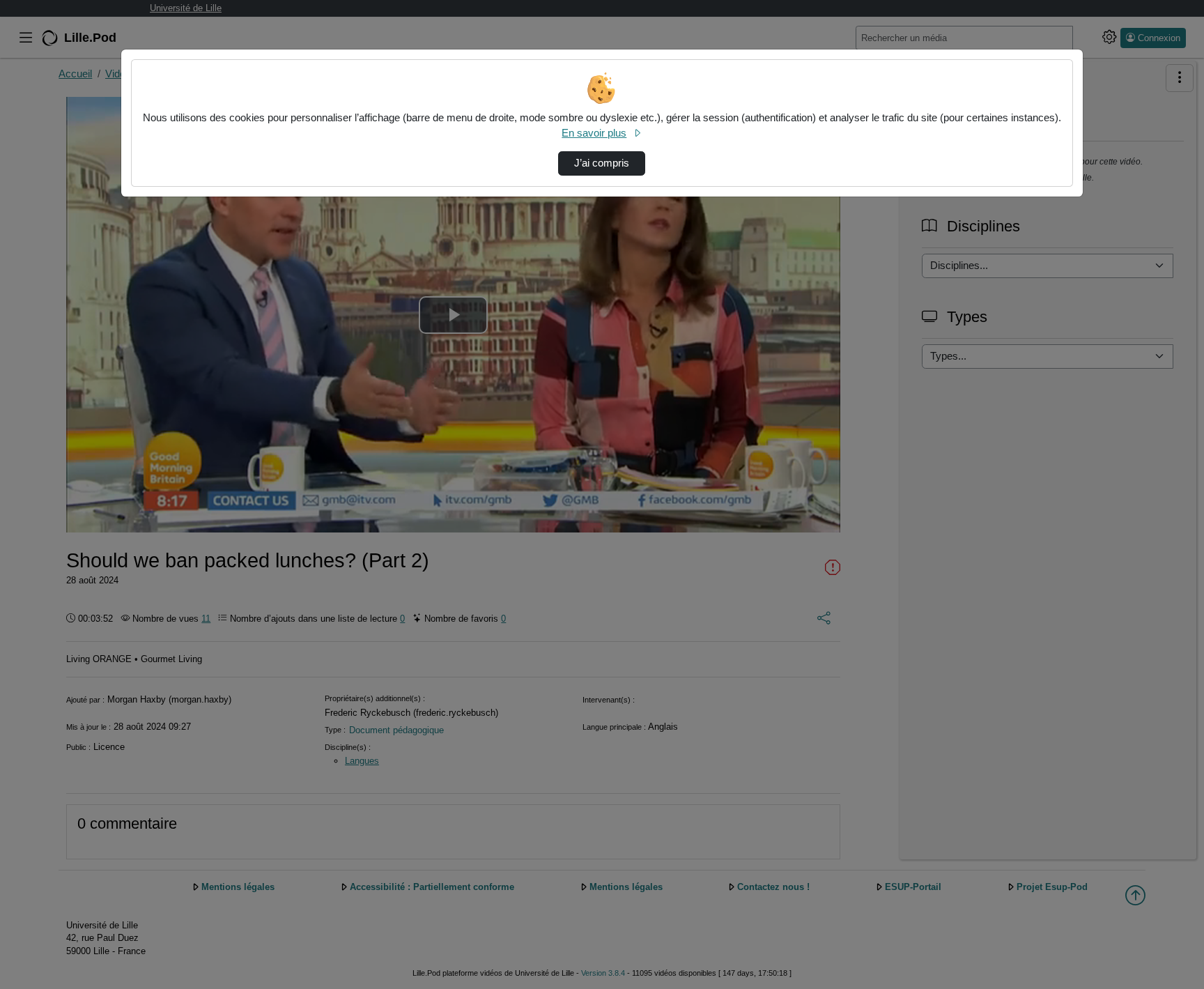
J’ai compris (601, 163)
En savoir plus (594, 133)
